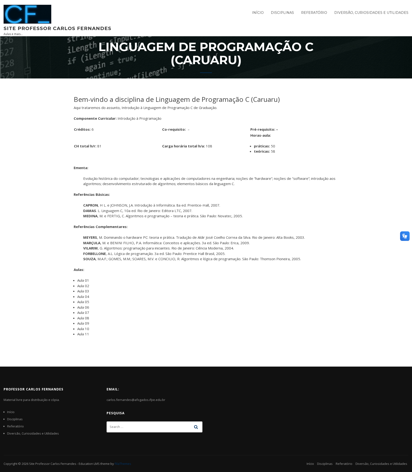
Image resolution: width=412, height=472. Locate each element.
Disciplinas (282, 12)
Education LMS (89, 464)
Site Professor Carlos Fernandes (57, 28)
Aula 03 (83, 291)
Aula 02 (83, 285)
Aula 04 (83, 296)
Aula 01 (83, 280)
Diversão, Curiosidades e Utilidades (371, 12)
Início (258, 12)
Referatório (314, 12)
